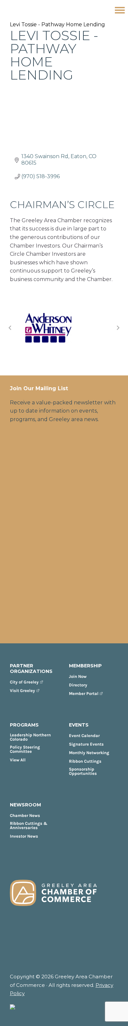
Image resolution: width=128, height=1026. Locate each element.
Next (118, 327)
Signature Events (86, 744)
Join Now (78, 676)
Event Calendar (84, 735)
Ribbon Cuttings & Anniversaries (29, 825)
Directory (78, 685)
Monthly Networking (89, 753)
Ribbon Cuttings (85, 761)
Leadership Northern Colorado (30, 737)
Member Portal (83, 693)
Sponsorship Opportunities (83, 771)
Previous (10, 327)
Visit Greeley (22, 690)
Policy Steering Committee (25, 749)
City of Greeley (24, 682)
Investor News (24, 836)
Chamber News (25, 815)
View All (18, 760)
